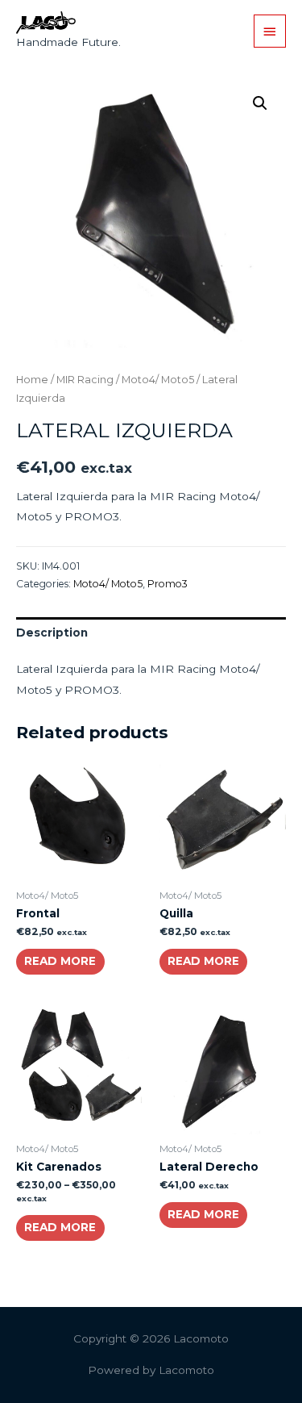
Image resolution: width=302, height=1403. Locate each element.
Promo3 (167, 584)
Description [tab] (52, 632)
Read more (60, 960)
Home (32, 380)
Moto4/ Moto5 (158, 380)
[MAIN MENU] (270, 31)
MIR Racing (85, 380)
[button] (260, 103)
